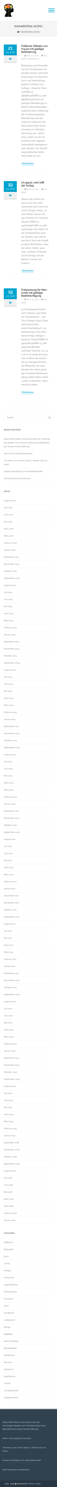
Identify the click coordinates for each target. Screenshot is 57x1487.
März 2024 (8, 705)
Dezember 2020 (11, 973)
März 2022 (8, 874)
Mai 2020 (8, 1022)
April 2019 (8, 1114)
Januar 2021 (9, 966)
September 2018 (12, 1164)
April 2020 (9, 1030)
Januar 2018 (9, 1220)
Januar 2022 (9, 888)
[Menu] (51, 10)
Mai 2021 (8, 938)
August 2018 (10, 1171)
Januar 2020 (10, 1051)
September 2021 (12, 917)
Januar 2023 (9, 804)
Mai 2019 (8, 1107)
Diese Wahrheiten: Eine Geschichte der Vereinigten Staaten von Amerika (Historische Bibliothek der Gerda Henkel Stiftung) (27, 443)
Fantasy (7, 1270)
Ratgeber (8, 1334)
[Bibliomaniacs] (9, 20)
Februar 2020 (10, 1044)
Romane (8, 1362)
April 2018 (8, 1199)
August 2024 (10, 670)
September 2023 (12, 747)
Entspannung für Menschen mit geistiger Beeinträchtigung (34, 292)
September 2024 (12, 663)
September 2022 (12, 832)
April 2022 (8, 867)
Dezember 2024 (11, 641)
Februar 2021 (10, 959)
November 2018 (11, 1149)
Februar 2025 (10, 627)
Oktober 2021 (10, 910)
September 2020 (12, 994)
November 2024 (11, 649)
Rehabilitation (33, 59)
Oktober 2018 (10, 1157)
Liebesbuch (9, 1320)
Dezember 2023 (11, 726)
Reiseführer (9, 1355)
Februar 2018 (10, 1213)
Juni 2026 (8, 514)
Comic (7, 1263)
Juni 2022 (8, 853)
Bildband (8, 1242)
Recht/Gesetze (11, 1341)
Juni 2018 (8, 1185)
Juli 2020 (8, 1008)
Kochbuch (9, 1299)
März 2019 (8, 1121)
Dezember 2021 (11, 895)
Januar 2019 (9, 1135)
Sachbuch (8, 1369)
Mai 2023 (8, 776)
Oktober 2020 (10, 987)
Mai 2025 (8, 606)
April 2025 (8, 613)
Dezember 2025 (11, 557)
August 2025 (10, 585)
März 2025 (8, 620)
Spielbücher (10, 1376)
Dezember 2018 (11, 1142)
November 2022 (11, 818)
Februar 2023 (10, 797)
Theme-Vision (34, 1484)
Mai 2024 (8, 691)
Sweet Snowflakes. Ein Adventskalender (23, 471)
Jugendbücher (11, 1284)
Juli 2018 (8, 1178)
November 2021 (11, 903)
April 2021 (8, 945)
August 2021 (10, 924)
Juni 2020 (8, 1015)
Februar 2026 (10, 543)
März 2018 (8, 1206)
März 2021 (8, 952)
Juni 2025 (8, 599)
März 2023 (8, 790)
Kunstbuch (9, 1313)
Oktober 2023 (10, 740)
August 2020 (10, 1001)
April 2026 (9, 529)
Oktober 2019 (10, 1072)
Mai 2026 (8, 522)
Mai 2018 (8, 1192)
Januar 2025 (9, 634)
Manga (7, 1327)
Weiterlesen (27, 163)
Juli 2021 (8, 931)
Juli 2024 (8, 677)
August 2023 (10, 754)
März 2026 (9, 536)
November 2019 (11, 1065)
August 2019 (10, 1086)
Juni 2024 (8, 684)
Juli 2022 (8, 846)
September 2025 (12, 578)
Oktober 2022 (10, 825)
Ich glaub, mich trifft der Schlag (32, 184)
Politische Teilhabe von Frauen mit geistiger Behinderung (34, 49)
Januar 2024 (9, 719)
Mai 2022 (8, 860)
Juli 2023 (8, 761)
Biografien (9, 1249)
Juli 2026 (8, 507)
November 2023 (11, 733)
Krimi (6, 1306)
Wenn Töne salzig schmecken (18, 453)
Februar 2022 (10, 881)
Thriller (7, 1383)
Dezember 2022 (11, 811)
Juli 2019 (8, 1093)
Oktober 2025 (10, 571)
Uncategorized (11, 1390)
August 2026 (10, 500)
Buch (6, 1256)
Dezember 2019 (11, 1058)
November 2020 (11, 980)
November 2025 (11, 564)
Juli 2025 (8, 592)
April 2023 (8, 783)
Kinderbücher (10, 1292)
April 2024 (8, 698)
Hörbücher (9, 1277)
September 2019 (12, 1079)
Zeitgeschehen (11, 1397)
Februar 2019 (10, 1128)
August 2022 (10, 839)
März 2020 (9, 1037)
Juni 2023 (8, 768)
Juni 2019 (8, 1100)
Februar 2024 (10, 712)
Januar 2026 (10, 550)
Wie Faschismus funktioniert (17, 478)
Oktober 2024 (10, 656)
